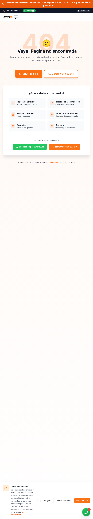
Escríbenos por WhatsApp (31, 147)
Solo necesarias (64, 500)
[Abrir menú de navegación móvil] (87, 17)
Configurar (47, 500)
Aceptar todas (82, 500)
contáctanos (55, 162)
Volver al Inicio (30, 74)
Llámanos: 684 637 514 (66, 147)
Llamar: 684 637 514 (63, 74)
